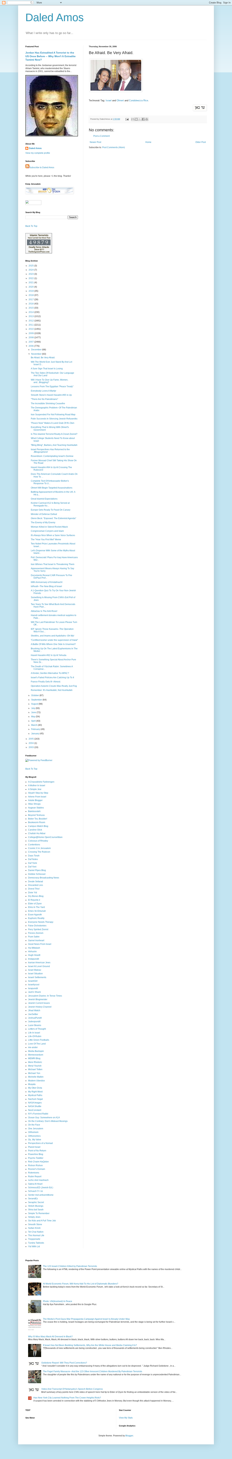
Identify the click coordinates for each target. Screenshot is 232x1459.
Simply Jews (34, 1217)
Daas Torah (34, 855)
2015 (31, 308)
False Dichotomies (37, 925)
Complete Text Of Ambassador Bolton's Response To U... (50, 482)
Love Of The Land (37, 1043)
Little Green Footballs (38, 1040)
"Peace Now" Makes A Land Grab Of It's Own (52, 423)
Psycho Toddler (35, 1158)
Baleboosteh (34, 811)
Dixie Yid (32, 892)
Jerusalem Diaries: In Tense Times (45, 996)
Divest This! (34, 888)
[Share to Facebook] (143, 119)
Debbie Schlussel (36, 874)
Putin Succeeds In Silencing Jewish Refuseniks (54, 418)
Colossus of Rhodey (38, 841)
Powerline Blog (35, 1154)
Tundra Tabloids (36, 1243)
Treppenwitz (34, 1239)
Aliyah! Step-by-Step (38, 793)
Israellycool (33, 984)
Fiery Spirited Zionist (38, 929)
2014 (31, 312)
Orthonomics (34, 1136)
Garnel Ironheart (36, 940)
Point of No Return (37, 1150)
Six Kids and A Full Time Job (42, 1220)
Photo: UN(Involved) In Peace (57, 1301)
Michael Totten (35, 1069)
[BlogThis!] (136, 119)
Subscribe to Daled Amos (41, 167)
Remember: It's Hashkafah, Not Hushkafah (51, 690)
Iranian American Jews (39, 962)
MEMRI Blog (34, 1058)
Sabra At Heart (35, 1184)
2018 (31, 295)
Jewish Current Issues (39, 1003)
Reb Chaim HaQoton (38, 1161)
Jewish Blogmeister (37, 999)
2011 (31, 325)
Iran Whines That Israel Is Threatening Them (52, 564)
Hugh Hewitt (34, 955)
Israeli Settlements (37, 977)
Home (148, 142)
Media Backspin (36, 1051)
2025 (31, 265)
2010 (31, 329)
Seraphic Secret (36, 1202)
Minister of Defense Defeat (44, 514)
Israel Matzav (34, 970)
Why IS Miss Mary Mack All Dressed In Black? (50, 1336)
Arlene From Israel (37, 796)
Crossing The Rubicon (39, 852)
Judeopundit (34, 1021)
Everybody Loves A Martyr (43, 391)
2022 (31, 278)
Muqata (32, 1084)
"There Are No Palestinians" (44, 399)
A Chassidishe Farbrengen (41, 782)
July (33, 708)
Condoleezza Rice (138, 100)
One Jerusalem (35, 1128)
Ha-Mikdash (34, 948)
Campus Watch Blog (38, 826)
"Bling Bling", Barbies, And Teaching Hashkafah (54, 445)
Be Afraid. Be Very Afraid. (43, 357)
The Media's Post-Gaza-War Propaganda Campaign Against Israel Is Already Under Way (86, 1319)
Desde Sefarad (35, 881)
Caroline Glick (35, 830)
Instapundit (33, 959)
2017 (31, 299)
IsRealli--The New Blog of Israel (46, 586)
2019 (31, 291)
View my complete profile (37, 153)
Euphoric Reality (36, 918)
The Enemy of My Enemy (43, 522)
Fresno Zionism (35, 933)
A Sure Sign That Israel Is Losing (47, 368)
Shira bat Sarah (36, 1209)
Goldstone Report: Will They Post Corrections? (64, 1363)
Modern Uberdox (36, 1080)
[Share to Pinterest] (146, 119)
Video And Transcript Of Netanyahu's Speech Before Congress (72, 1389)
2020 (31, 287)
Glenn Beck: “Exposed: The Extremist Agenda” (53, 518)
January (35, 733)
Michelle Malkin (36, 1077)
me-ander (33, 1047)
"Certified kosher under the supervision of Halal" (54, 640)
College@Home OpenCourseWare (45, 837)
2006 (31, 346)
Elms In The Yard (36, 907)
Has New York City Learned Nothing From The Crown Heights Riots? (67, 1397)
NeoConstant (34, 1110)
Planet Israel (34, 1147)
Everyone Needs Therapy (40, 922)
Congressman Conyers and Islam (47, 531)
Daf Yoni (32, 866)
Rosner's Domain (36, 1169)
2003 (31, 747)
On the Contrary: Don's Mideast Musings (48, 1121)
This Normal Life (36, 1235)
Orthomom (33, 1132)
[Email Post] (127, 119)
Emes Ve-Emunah (37, 911)
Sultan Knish (34, 1228)
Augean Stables (36, 807)
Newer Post (95, 142)
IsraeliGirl (33, 981)
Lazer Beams (34, 1025)
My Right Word (35, 1091)
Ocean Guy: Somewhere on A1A (44, 1117)
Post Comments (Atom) (113, 147)
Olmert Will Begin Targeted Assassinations (51, 488)
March (34, 725)
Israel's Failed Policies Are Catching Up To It (52, 677)
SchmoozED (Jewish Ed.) (40, 1187)
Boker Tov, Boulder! (37, 818)
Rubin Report (34, 1176)
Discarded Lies (35, 885)
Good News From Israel (39, 944)
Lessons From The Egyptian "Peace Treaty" (52, 386)
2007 (31, 342)
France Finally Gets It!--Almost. (46, 681)
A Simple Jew (34, 789)
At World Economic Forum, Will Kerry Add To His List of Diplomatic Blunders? (80, 1283)
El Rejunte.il (34, 900)
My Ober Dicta (35, 1088)
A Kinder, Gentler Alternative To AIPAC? (50, 673)
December (36, 349)
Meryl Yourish (35, 1066)
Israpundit (33, 988)
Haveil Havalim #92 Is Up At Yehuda (48, 655)
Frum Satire (34, 936)
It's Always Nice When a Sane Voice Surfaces (53, 535)
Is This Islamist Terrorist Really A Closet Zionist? (54, 434)
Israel (108, 100)
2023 (31, 274)
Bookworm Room (36, 822)
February (36, 729)
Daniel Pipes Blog (37, 870)
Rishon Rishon (35, 1165)
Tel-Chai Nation (36, 1232)
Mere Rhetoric (35, 1062)
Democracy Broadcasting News (43, 877)
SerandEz (33, 1198)
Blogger (129, 1435)
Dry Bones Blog (36, 896)
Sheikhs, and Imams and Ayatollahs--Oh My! (52, 635)
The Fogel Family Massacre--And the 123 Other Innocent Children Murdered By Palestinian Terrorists (92, 1371)
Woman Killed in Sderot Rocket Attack (49, 527)
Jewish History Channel (39, 1007)
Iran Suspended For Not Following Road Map (53, 414)
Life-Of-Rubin (34, 1036)
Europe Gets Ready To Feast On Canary (50, 510)
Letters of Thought (37, 1029)
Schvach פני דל (35, 1191)
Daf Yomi (32, 863)
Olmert (120, 100)
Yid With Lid (34, 1246)
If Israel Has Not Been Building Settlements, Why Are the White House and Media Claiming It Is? (90, 1345)
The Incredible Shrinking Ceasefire (48, 403)
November (36, 354)
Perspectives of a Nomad (40, 1143)
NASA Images (35, 1102)
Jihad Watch (34, 1010)
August (35, 704)
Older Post (200, 142)
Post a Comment (101, 136)
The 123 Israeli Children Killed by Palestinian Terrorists (70, 1266)
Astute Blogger (35, 800)
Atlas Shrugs (34, 804)
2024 (31, 270)
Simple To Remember (38, 1213)
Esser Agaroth (35, 914)
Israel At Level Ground (39, 966)
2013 (31, 316)
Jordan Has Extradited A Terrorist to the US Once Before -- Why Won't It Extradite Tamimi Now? (50, 56)
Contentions (34, 844)
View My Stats (126, 1417)
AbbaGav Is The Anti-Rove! (44, 611)
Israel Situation (35, 973)
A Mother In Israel (36, 785)
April (33, 721)
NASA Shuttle (34, 1106)
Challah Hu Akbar (36, 833)
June (34, 712)
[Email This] (133, 119)
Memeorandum (35, 1055)
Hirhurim (32, 951)
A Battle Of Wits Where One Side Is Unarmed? (53, 644)
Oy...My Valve (34, 1139)
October (35, 695)
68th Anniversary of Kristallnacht (46, 582)
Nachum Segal (35, 1099)
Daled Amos (54, 17)
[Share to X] (140, 119)
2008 (31, 337)
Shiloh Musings (35, 1206)
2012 (31, 320)
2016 (31, 303)
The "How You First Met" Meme (46, 539)
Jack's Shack (34, 992)
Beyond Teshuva (36, 815)
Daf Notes (33, 859)
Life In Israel (34, 1032)
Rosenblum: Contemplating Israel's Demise (52, 456)
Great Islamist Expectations (44, 499)
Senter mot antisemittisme (40, 1195)
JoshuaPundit (35, 1018)
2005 (31, 739)
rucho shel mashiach (38, 1180)
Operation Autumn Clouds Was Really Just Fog (54, 686)
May (33, 716)
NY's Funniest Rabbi (38, 1113)
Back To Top (31, 226)
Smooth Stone (35, 1224)
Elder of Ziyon (35, 903)
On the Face (34, 1125)
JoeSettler (33, 1014)
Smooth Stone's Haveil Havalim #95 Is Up (51, 395)
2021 (31, 282)
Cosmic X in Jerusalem (39, 848)
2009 (31, 333)
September (37, 699)
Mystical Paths (35, 1095)
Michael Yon (34, 1073)
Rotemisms (33, 1172)
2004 (31, 743)
